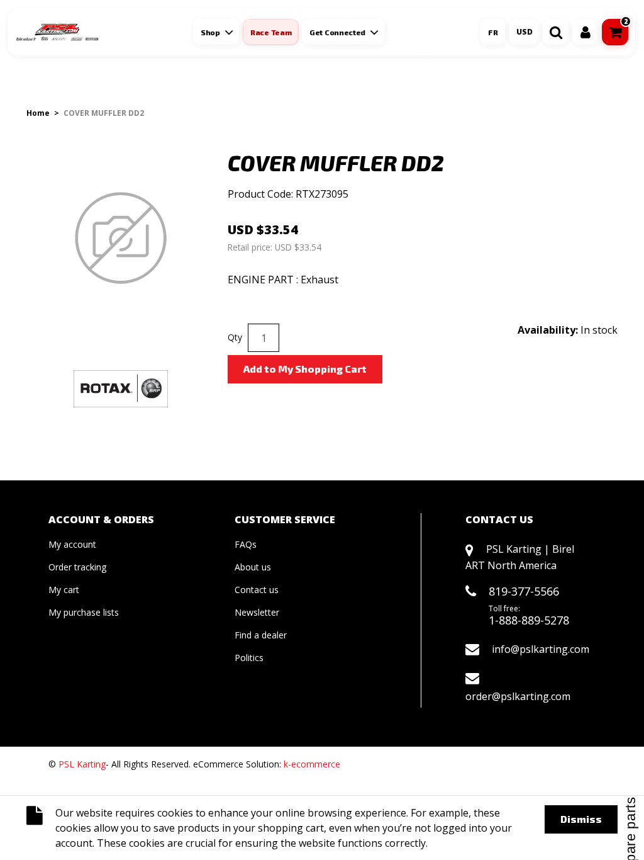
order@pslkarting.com (517, 696)
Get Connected (337, 32)
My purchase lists (83, 612)
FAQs (246, 544)
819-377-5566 (524, 591)
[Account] (585, 32)
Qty (235, 337)
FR (493, 32)
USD (524, 31)
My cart (63, 590)
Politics (249, 658)
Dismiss (581, 819)
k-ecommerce (312, 764)
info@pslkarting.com (540, 649)
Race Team (270, 32)
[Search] (556, 32)
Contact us (257, 590)
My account (72, 544)
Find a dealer (261, 635)
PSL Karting (82, 764)
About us (253, 567)
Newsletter (257, 612)
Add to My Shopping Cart (305, 369)
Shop (210, 32)
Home (38, 113)
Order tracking (77, 567)
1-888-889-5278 (529, 620)
